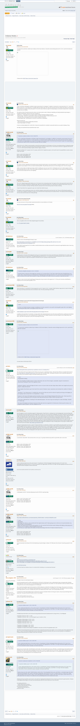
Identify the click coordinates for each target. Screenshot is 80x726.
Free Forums (9, 724)
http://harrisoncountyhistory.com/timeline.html (26, 559)
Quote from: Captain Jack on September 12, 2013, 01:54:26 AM (29, 660)
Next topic (72, 38)
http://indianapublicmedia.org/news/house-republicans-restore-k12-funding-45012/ (33, 369)
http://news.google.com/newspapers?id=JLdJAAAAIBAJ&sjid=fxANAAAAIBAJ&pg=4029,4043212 (35, 562)
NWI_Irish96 (10, 132)
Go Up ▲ (74, 723)
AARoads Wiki (72, 10)
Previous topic (67, 38)
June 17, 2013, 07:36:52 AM (21, 435)
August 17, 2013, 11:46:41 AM (21, 515)
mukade (9, 45)
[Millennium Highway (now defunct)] (6, 483)
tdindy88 (9, 251)
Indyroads (9, 657)
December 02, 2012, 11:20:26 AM (22, 268)
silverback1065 (10, 285)
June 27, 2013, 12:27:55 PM (21, 490)
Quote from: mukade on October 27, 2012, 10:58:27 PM (28, 136)
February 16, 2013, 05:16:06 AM (22, 367)
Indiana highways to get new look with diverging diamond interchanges (30, 300)
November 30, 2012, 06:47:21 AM (23, 218)
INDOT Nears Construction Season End (30, 78)
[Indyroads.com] (6, 674)
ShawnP (9, 539)
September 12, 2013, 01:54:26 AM (22, 638)
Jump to (58, 716)
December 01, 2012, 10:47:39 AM (22, 237)
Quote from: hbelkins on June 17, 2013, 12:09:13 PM (27, 605)
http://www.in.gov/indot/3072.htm (36, 422)
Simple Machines (12, 723)
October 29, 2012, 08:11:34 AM (22, 133)
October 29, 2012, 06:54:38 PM (23, 162)
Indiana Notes (19, 45)
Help (65, 723)
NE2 (8, 555)
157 (17, 41)
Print (74, 711)
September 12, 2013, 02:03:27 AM (22, 658)
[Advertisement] (40, 26)
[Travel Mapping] (6, 152)
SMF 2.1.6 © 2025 (7, 723)
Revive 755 (9, 601)
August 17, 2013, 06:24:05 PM (21, 556)
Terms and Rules (69, 723)
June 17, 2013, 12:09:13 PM (21, 461)
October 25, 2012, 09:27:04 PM (23, 46)
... (15, 41)
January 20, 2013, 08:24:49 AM (23, 302)
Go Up (6, 711)
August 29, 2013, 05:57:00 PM (21, 602)
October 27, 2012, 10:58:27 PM (23, 104)
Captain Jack (10, 637)
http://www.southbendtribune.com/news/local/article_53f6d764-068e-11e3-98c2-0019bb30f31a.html (36, 517)
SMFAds (5, 724)
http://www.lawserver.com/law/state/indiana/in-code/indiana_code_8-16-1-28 (31, 561)
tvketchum (9, 236)
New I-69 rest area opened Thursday (23, 198)
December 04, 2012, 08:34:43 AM (22, 286)
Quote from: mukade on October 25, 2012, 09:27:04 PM (28, 324)
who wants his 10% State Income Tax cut (27, 373)
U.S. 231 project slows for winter (23, 223)
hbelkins (9, 459)
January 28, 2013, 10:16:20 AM (22, 322)
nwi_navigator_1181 (11, 578)
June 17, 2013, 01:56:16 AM (21, 411)
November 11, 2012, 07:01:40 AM (23, 181)
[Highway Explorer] (6, 59)
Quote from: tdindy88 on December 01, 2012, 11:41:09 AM (28, 271)
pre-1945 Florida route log (21, 565)
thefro (8, 366)
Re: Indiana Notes (20, 103)
